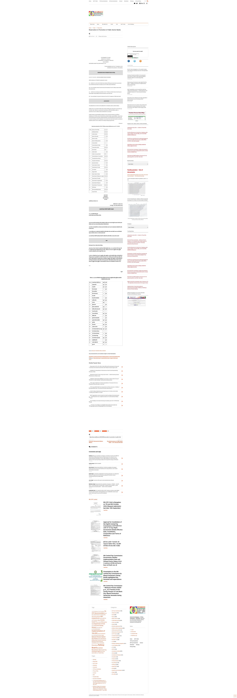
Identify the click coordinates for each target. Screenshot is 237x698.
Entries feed (133, 631)
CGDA (93, 616)
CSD (117, 24)
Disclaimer (126, 1)
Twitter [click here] (96, 358)
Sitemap (132, 1)
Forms (97, 627)
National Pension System (99, 637)
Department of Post (99, 624)
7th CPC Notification (95, 611)
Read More (105, 510)
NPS (94, 674)
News (98, 24)
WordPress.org (134, 635)
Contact (120, 1)
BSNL (92, 614)
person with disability (100, 642)
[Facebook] (146, 3)
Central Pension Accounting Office (100, 614)
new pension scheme (116, 651)
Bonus (113, 616)
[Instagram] (144, 3)
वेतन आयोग (113, 674)
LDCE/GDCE (96, 635)
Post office (114, 662)
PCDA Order (100, 638)
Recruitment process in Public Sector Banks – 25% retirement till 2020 (115, 442)
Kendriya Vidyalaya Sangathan (118, 643)
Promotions (95, 645)
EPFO (98, 625)
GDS (99, 627)
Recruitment (100, 648)
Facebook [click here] (105, 358)
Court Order (99, 622)
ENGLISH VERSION (95, 350)
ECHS (95, 625)
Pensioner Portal (95, 641)
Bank (113, 614)
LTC (112, 647)
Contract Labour (97, 620)
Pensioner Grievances (102, 640)
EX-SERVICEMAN (115, 635)
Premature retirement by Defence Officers (96, 442)
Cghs (113, 624)
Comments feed (134, 633)
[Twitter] (137, 3)
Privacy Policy (138, 1)
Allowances (114, 612)
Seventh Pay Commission (117, 670)
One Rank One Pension (116, 654)
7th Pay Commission (103, 1)
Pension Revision (115, 660)
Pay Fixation (95, 638)
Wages (113, 672)
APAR (106, 613)
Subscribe (130, 56)
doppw (93, 625)
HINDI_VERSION (102, 350)
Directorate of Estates (116, 631)
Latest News (130, 65)
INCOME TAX (114, 639)
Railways (113, 664)
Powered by (129, 58)
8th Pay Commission (113, 1)
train (97, 652)
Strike (95, 652)
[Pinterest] (140, 3)
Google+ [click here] (114, 358)
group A (99, 629)
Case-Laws (114, 622)
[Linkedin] (142, 3)
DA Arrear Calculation (97, 678)
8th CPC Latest (93, 499)
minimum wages (101, 635)
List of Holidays (131, 24)
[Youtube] (134, 3)
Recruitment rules (96, 650)
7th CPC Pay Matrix (101, 611)
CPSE (102, 622)
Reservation (114, 666)
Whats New (92, 24)
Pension (113, 658)
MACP (113, 649)
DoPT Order (95, 1)
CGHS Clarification (97, 616)
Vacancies (95, 667)
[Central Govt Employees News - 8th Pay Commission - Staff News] (96, 15)
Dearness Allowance (116, 626)
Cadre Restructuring (116, 620)
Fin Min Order (114, 637)
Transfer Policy (101, 652)
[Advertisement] (125, 13)
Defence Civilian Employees (117, 628)
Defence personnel (115, 630)
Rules (113, 668)
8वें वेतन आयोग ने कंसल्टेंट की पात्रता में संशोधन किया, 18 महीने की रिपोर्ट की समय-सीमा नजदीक (112, 544)
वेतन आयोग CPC (105, 24)
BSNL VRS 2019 (115, 618)
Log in (132, 629)
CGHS (112, 24)
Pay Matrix (114, 656)
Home (90, 1)
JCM (113, 641)
